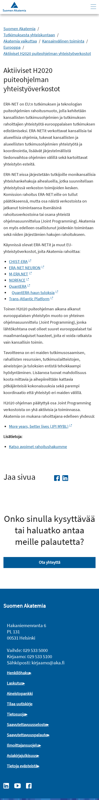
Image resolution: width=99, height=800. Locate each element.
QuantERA (17, 286)
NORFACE (17, 280)
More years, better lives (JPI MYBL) (38, 426)
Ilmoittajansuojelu (23, 745)
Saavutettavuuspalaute (27, 734)
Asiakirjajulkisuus (22, 755)
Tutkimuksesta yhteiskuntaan (29, 34)
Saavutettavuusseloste (27, 724)
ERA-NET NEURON (25, 267)
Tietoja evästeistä (22, 766)
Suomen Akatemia (19, 28)
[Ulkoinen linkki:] (8, 785)
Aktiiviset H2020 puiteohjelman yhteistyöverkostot (47, 53)
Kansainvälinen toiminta (63, 41)
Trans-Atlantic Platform (29, 298)
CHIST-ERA (18, 261)
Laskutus (15, 683)
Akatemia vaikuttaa (20, 41)
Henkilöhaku (18, 672)
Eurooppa (11, 47)
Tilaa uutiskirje (19, 703)
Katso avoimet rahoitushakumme (38, 446)
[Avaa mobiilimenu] (93, 6)
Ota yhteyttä (49, 562)
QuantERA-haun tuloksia (33, 292)
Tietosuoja (16, 714)
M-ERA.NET (18, 274)
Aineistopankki (20, 693)
